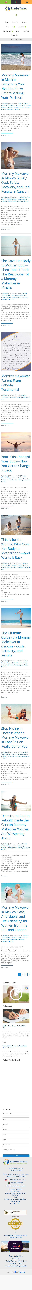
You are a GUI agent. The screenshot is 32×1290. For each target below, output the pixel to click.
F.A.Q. (15, 1197)
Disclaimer (15, 1195)
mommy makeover (7, 109)
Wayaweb (22, 1272)
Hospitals (21, 27)
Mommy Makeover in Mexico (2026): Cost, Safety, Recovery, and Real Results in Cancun (15, 182)
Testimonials (7, 31)
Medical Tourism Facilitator (10, 939)
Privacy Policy (15, 1191)
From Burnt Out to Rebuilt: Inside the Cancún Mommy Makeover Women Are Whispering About (15, 826)
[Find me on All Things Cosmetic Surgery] (15, 1224)
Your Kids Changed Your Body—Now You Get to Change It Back (15, 463)
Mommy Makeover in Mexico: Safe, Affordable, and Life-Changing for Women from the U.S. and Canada (15, 918)
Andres (5, 103)
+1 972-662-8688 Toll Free (17, 1180)
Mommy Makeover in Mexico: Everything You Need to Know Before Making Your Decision (15, 86)
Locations (26, 31)
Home (7, 22)
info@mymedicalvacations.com (15, 1186)
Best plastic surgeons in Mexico (16, 105)
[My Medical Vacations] (16, 8)
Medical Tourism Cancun (21, 107)
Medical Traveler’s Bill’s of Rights (15, 1193)
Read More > (5, 135)
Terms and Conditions (15, 1189)
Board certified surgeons (19, 478)
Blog (17, 31)
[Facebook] (11, 1204)
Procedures (10, 27)
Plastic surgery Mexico (15, 201)
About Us (15, 22)
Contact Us (14, 35)
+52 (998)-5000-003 (16, 1183)
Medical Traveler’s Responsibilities (15, 1199)
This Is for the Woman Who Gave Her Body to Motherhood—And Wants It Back (15, 548)
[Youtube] (19, 1204)
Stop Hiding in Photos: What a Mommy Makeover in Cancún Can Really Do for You (15, 737)
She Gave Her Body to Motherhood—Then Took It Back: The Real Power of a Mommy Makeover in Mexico (15, 274)
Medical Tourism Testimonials (13, 396)
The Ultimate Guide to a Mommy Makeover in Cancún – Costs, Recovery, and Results (15, 644)
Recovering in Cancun (21, 567)
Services (24, 22)
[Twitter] (15, 1204)
